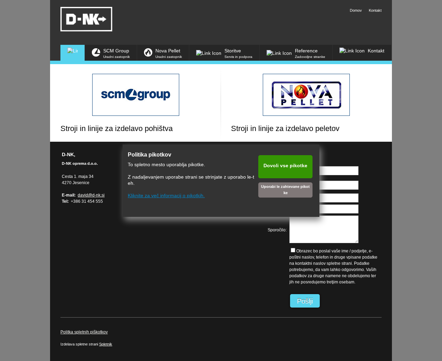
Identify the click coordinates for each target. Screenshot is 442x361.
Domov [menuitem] (356, 10)
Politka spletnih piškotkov (84, 332)
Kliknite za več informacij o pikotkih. (166, 195)
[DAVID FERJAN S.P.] (86, 19)
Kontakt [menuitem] (375, 10)
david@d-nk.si (91, 195)
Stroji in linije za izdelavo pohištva (116, 128)
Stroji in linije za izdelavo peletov (285, 128)
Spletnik (105, 344)
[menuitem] (72, 53)
